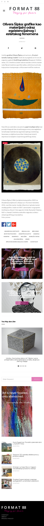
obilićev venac (34, 236)
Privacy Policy (8, 518)
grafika (36, 234)
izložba (24, 236)
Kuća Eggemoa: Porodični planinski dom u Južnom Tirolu (27, 443)
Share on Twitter (9, 224)
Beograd (36, 231)
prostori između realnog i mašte (17, 242)
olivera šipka (19, 239)
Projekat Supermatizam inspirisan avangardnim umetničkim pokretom (26, 480)
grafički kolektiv (25, 234)
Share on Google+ (14, 224)
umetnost (34, 242)
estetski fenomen (10, 234)
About (4, 516)
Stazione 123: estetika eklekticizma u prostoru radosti (26, 455)
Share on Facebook (4, 224)
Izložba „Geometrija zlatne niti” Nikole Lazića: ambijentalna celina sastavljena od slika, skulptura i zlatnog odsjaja (22, 359)
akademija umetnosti (12, 231)
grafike (6, 236)
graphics (15, 236)
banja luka (26, 231)
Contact (5, 515)
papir (27, 239)
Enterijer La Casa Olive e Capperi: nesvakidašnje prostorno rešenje (24, 468)
